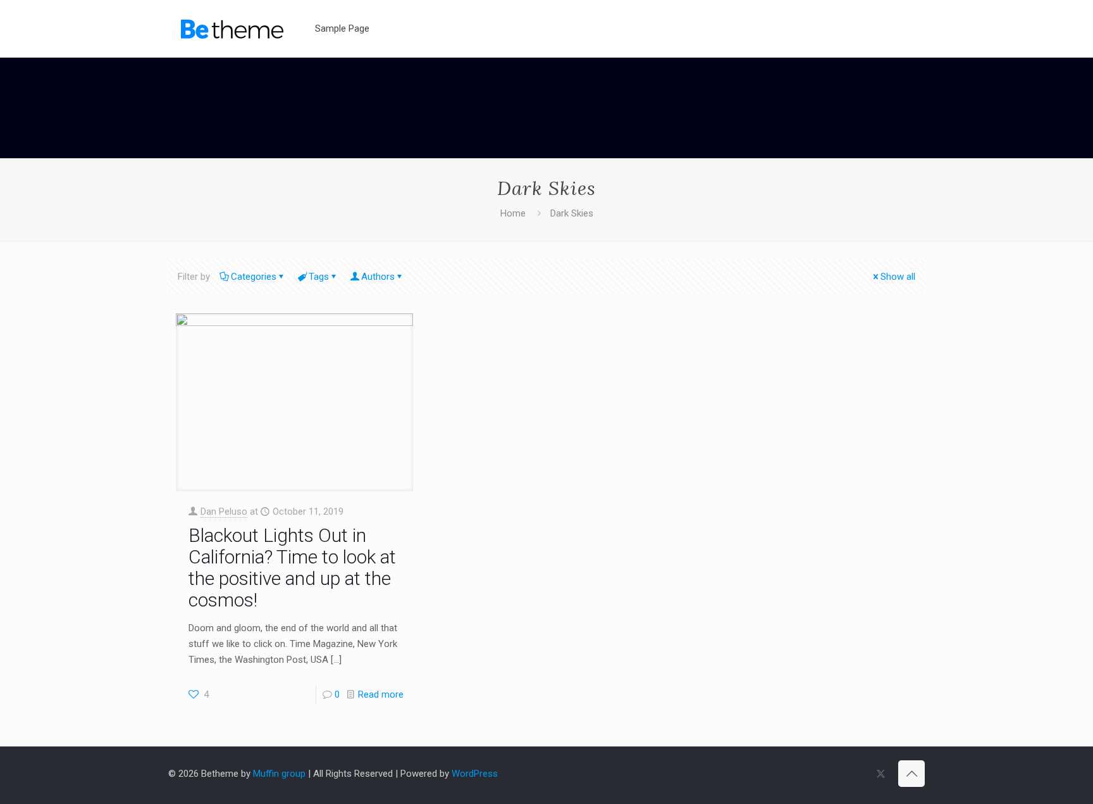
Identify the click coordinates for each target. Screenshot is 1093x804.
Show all (897, 276)
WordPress (475, 773)
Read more (381, 694)
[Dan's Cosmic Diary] (232, 28)
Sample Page (342, 28)
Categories (253, 276)
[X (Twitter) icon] (881, 773)
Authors (378, 276)
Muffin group (279, 773)
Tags (319, 276)
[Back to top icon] (911, 773)
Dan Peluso (224, 511)
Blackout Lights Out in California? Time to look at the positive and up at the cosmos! (292, 567)
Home (513, 213)
